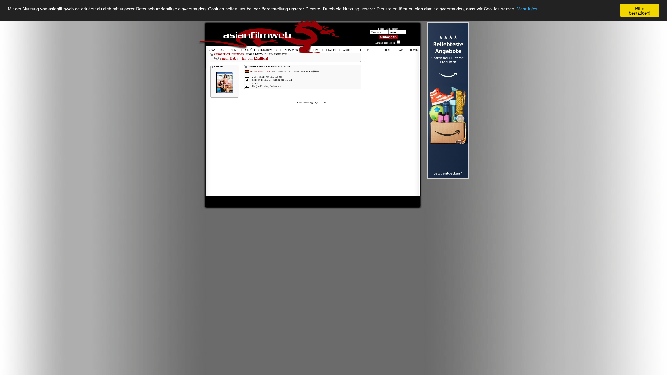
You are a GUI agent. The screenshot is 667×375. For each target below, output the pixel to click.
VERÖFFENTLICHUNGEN (229, 54)
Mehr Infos (527, 8)
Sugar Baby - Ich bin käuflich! (244, 58)
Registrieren (392, 29)
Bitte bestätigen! (639, 10)
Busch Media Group (261, 71)
